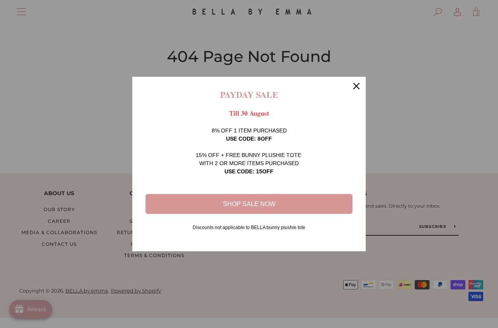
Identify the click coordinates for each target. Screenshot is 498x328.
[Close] (356, 86)
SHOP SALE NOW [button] (249, 204)
